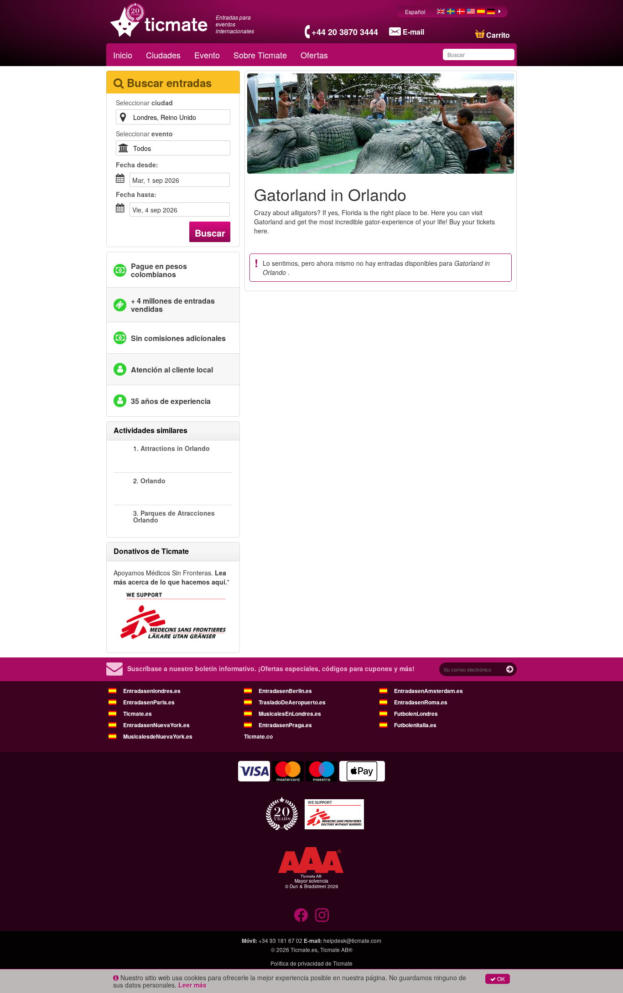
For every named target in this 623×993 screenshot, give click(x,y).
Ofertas (314, 55)
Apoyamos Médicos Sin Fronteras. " (171, 577)
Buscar (210, 232)
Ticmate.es (137, 713)
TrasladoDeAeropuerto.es (292, 702)
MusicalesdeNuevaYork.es (157, 736)
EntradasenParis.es (149, 702)
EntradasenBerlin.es (285, 691)
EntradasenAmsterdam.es (428, 691)
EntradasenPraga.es (285, 725)
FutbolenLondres (416, 713)
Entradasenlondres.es (152, 691)
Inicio (122, 55)
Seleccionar (144, 102)
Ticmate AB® (336, 949)
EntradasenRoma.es (420, 702)
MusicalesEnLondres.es (290, 713)
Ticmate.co (258, 736)
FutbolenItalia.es (415, 725)
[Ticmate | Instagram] (322, 915)
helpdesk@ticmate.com (352, 940)
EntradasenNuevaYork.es (156, 725)
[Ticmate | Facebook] (301, 915)
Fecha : (137, 164)
